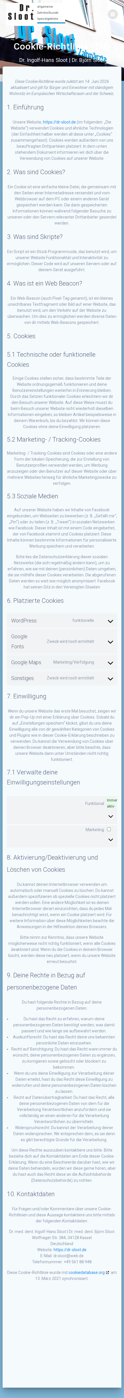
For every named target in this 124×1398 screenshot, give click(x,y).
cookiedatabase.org (87, 1272)
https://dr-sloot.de (59, 122)
